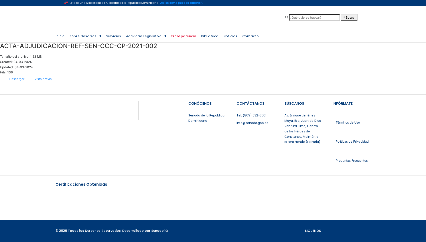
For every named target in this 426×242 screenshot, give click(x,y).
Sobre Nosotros (83, 36)
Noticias (230, 36)
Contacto (250, 36)
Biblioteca (210, 36)
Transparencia (183, 36)
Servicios (113, 36)
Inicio (60, 36)
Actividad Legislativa (144, 36)
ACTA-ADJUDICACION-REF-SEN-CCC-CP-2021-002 (78, 46)
